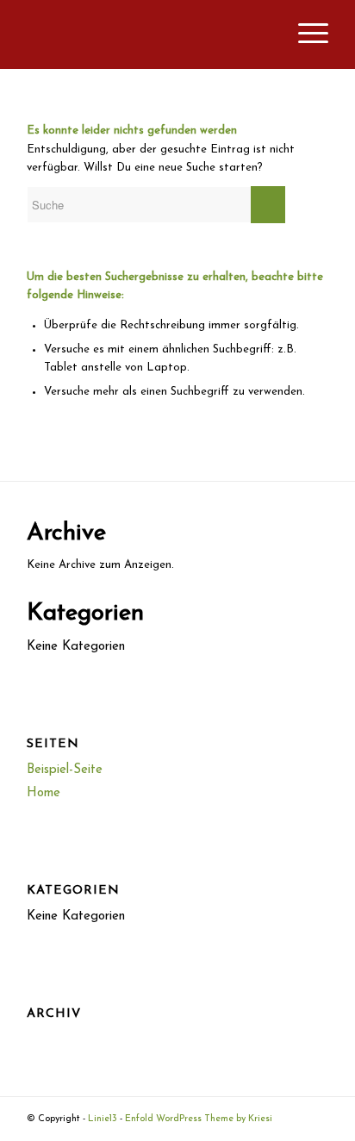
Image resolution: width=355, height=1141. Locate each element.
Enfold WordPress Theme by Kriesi (198, 1119)
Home (43, 793)
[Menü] (304, 34)
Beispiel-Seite (65, 770)
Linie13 (102, 1119)
